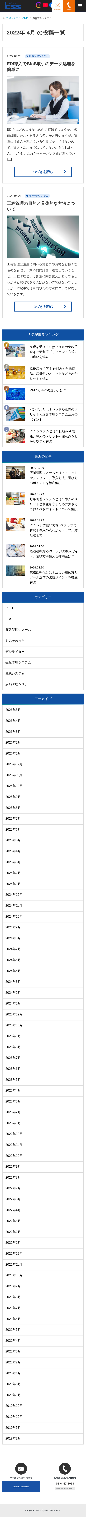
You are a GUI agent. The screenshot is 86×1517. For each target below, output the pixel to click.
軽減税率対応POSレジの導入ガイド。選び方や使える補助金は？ (54, 554)
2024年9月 (13, 927)
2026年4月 (13, 720)
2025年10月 (14, 786)
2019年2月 (13, 1438)
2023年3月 (13, 1101)
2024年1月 (13, 1003)
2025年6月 (13, 829)
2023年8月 (13, 1047)
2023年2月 (13, 1112)
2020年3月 (13, 1384)
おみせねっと (15, 640)
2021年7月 (13, 1308)
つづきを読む (43, 172)
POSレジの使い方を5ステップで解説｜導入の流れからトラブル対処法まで (54, 530)
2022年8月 (13, 1177)
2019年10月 (14, 1416)
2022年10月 (14, 1155)
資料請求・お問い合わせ (21, 1486)
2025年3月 (13, 862)
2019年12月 (14, 1405)
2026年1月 (13, 753)
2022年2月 (13, 1232)
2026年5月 (13, 709)
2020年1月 (13, 1395)
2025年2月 (13, 873)
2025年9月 (13, 797)
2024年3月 (13, 981)
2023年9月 (13, 1036)
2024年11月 (13, 905)
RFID (9, 608)
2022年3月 (13, 1221)
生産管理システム (38, 195)
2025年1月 (13, 884)
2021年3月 (13, 1351)
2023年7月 (13, 1057)
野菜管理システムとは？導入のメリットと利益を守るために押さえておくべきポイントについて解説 (54, 504)
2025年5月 (13, 840)
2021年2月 (13, 1362)
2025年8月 (13, 807)
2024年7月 (13, 949)
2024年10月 (14, 916)
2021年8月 (13, 1297)
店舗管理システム (18, 684)
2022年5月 (13, 1199)
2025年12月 (14, 764)
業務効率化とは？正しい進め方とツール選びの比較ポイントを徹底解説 (54, 577)
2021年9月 (13, 1286)
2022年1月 (13, 1242)
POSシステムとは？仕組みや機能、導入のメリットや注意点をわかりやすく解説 (54, 436)
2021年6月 (13, 1319)
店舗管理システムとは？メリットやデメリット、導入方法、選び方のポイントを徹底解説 (54, 478)
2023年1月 (13, 1123)
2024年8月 (13, 938)
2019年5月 (13, 1427)
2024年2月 (13, 992)
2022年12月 (14, 1134)
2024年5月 (13, 971)
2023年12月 (14, 1014)
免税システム (15, 673)
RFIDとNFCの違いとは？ (48, 390)
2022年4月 (13, 1210)
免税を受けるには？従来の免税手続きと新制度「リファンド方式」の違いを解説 (54, 352)
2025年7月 (13, 818)
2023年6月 (13, 1068)
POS (8, 619)
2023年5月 (13, 1079)
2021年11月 (13, 1264)
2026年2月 (13, 742)
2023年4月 (13, 1090)
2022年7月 (13, 1188)
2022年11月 (13, 1145)
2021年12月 (14, 1253)
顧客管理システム (38, 56)
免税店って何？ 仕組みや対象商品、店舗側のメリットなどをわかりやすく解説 (54, 373)
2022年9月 (13, 1166)
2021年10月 (14, 1275)
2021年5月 (13, 1329)
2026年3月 (13, 731)
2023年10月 (14, 1025)
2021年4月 (13, 1340)
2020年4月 (13, 1373)
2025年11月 (13, 775)
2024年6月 (13, 960)
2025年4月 (13, 851)
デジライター (15, 651)
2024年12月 (14, 894)
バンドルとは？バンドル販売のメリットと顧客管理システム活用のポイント (54, 414)
